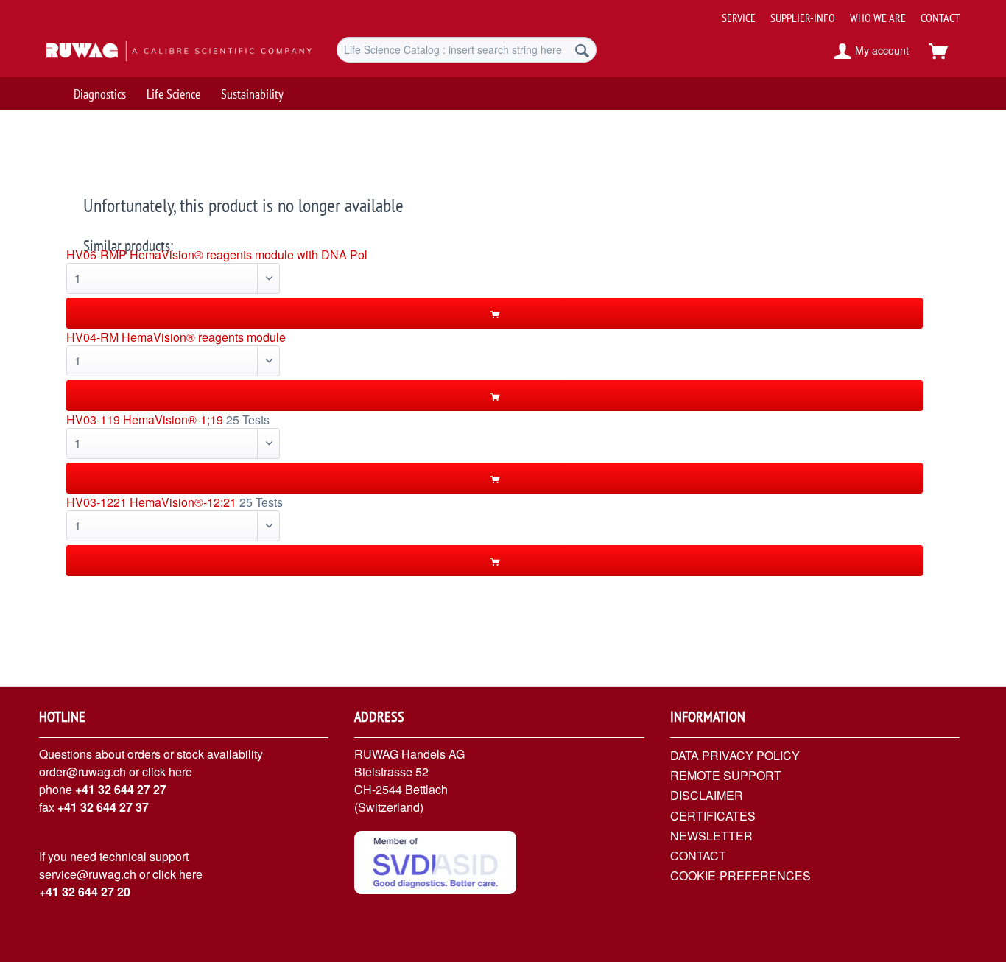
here (180, 771)
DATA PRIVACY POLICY (735, 755)
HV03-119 (93, 419)
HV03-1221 (96, 502)
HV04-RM (92, 337)
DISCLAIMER (706, 795)
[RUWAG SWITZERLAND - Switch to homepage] (157, 51)
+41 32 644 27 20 (84, 891)
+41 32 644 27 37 (103, 806)
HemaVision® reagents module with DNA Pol (248, 254)
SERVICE (739, 17)
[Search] (582, 50)
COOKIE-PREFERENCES (740, 875)
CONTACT (940, 17)
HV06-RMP (96, 254)
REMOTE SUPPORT (725, 775)
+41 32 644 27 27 (120, 789)
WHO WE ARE (878, 17)
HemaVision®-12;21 (183, 502)
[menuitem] (835, 12)
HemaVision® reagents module (204, 337)
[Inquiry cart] (945, 51)
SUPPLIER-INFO (802, 17)
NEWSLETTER (711, 835)
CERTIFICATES (713, 815)
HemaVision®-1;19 (173, 419)
